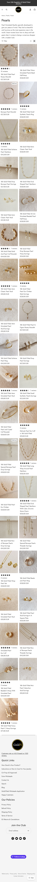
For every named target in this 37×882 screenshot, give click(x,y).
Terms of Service (7, 816)
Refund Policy (6, 808)
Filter (5, 41)
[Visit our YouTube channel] (20, 838)
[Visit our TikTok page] (24, 838)
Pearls (7, 15)
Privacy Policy (6, 804)
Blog (3, 787)
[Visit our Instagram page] (12, 838)
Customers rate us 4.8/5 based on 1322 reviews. (15, 754)
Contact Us (5, 780)
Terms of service (22, 874)
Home (3, 15)
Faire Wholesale (7, 776)
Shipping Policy (7, 812)
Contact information (18, 876)
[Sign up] (28, 831)
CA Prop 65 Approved (9, 773)
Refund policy (5, 874)
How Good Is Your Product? (11, 765)
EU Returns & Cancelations (10, 819)
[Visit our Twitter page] (16, 838)
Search (4, 784)
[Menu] (2, 9)
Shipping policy (31, 874)
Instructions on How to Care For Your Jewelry (16, 769)
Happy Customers (7, 795)
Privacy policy (13, 874)
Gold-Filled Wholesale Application (13, 791)
